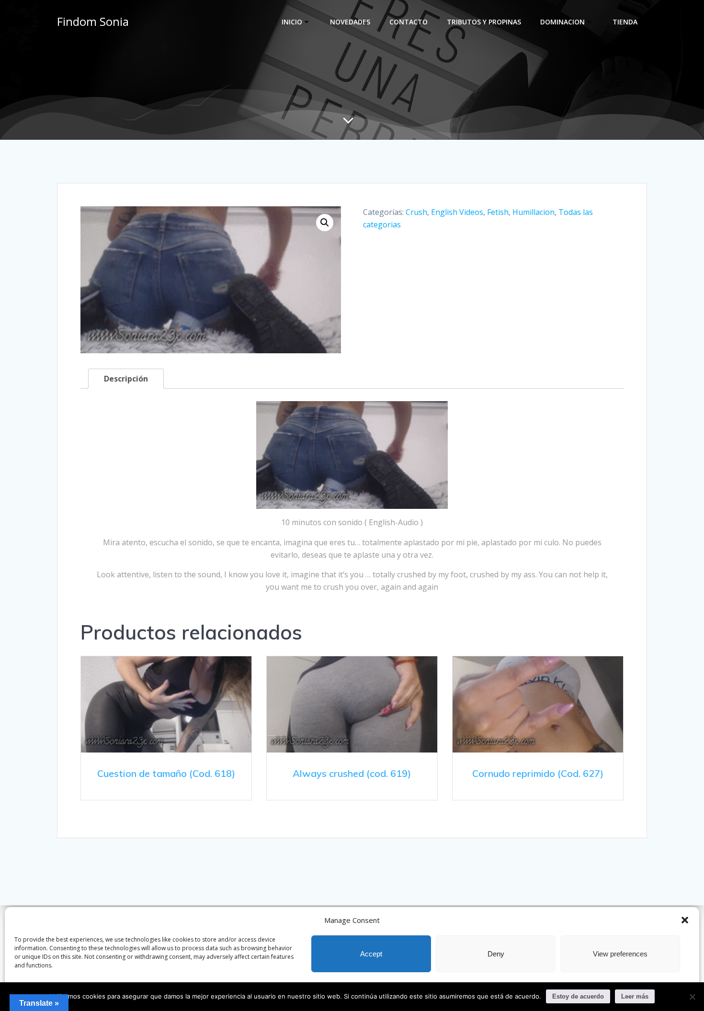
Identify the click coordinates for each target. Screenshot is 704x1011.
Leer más (634, 996)
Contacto (408, 21)
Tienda (625, 21)
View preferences (620, 954)
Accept (371, 954)
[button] (685, 920)
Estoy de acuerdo (578, 996)
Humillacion (533, 212)
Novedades (350, 21)
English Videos (457, 212)
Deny (496, 954)
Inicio (292, 21)
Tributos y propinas (484, 21)
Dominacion (562, 21)
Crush (416, 212)
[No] (692, 996)
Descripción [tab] (126, 378)
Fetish (498, 212)
